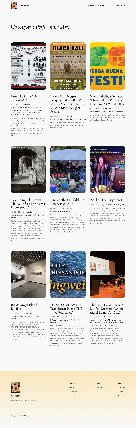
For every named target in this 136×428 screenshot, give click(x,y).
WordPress (25, 416)
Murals (40, 110)
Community (20, 110)
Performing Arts (34, 112)
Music (13, 112)
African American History (21, 108)
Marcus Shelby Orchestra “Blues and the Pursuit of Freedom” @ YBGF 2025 (107, 100)
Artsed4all (28, 105)
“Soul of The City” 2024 (106, 200)
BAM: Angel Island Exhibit (24, 307)
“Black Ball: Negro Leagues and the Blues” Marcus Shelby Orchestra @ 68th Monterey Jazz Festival (67, 104)
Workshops (28, 115)
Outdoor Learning (22, 112)
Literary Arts (33, 110)
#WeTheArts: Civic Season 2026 (24, 98)
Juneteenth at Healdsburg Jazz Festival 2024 (67, 202)
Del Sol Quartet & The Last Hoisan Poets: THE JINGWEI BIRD (66, 309)
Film (26, 110)
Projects (13, 115)
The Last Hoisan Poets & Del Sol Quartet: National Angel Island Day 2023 (107, 309)
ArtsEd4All (25, 5)
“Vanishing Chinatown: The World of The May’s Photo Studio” (28, 204)
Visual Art (20, 115)
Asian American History (20, 215)
